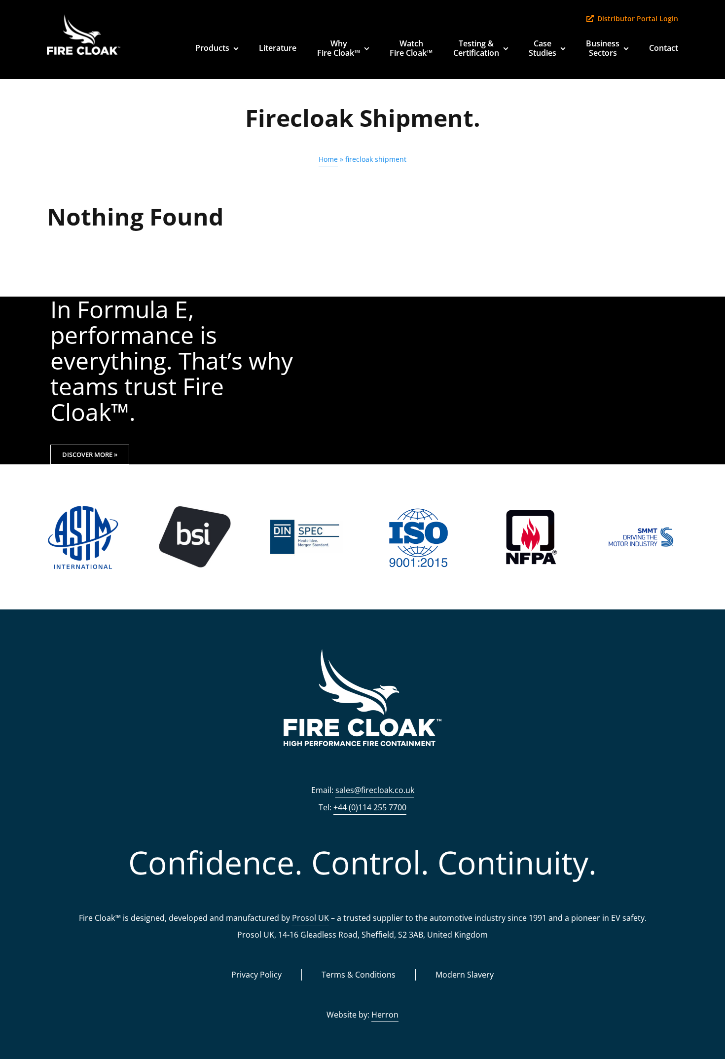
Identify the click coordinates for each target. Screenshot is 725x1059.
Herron (385, 1014)
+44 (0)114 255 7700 (369, 807)
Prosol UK (310, 917)
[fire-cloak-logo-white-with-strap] (362, 653)
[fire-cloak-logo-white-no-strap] (83, 19)
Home (328, 159)
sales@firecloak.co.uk (374, 790)
